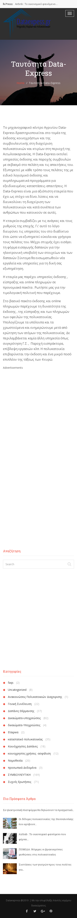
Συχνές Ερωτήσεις (19, 782)
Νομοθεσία (15, 760)
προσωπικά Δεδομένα (22, 767)
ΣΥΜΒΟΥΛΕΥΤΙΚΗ (19, 775)
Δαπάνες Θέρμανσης (21, 711)
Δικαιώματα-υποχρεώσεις (24, 718)
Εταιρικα (13, 732)
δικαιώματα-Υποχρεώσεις (24, 725)
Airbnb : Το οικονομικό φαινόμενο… (36, 4)
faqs (10, 682)
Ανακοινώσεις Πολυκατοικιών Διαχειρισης (35, 697)
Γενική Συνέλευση (20, 704)
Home (20, 83)
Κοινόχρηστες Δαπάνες (23, 746)
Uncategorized (17, 690)
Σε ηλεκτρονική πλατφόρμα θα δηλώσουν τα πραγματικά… (38, 810)
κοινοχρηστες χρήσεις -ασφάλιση (29, 753)
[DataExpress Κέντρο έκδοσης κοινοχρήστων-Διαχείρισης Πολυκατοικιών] (28, 23)
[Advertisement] (38, 408)
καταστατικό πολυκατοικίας (25, 739)
